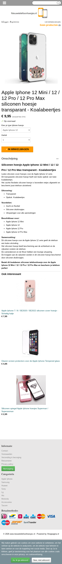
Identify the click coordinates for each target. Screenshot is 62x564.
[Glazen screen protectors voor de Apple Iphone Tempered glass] (31, 342)
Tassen (4, 505)
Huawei (4, 485)
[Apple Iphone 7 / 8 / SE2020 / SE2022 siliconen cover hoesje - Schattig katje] (31, 292)
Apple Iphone (6, 479)
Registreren (14, 21)
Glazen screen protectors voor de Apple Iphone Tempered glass (30, 361)
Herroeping (8, 468)
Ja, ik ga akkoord (20, 560)
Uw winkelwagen (53, 22)
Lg (2, 492)
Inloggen (5, 21)
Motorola (5, 499)
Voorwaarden (6, 454)
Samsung (5, 482)
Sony (3, 489)
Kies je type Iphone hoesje (12, 125)
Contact (4, 451)
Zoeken (58, 3)
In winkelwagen (18, 149)
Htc (2, 495)
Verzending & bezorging (11, 457)
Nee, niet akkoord (41, 560)
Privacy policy (7, 464)
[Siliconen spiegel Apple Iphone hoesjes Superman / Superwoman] (31, 390)
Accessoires (6, 502)
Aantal (4, 135)
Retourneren (6, 461)
